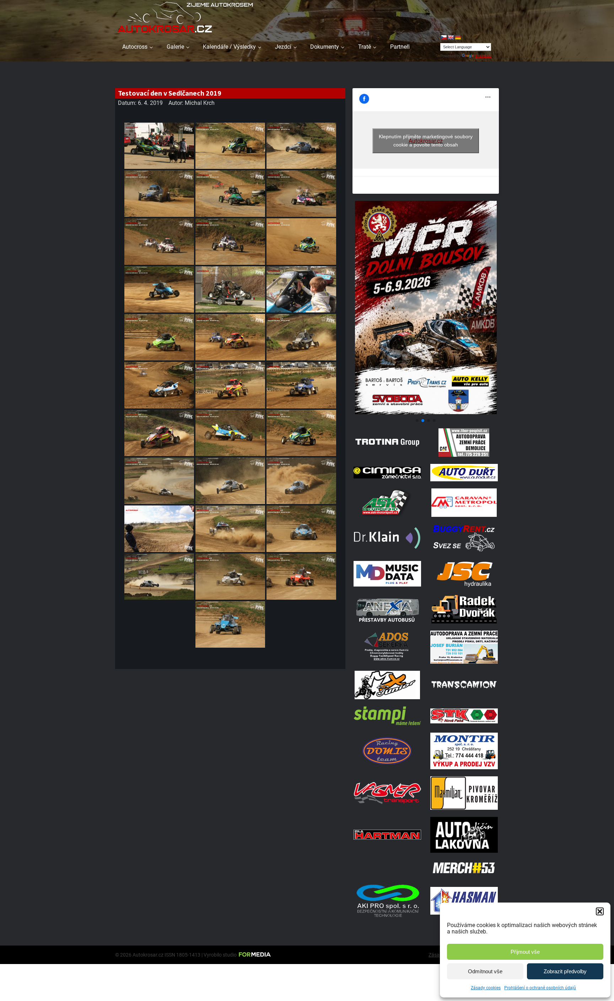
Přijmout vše (525, 952)
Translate (483, 56)
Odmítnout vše (485, 971)
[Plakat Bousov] (425, 412)
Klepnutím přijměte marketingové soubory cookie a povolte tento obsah (426, 141)
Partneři (400, 46)
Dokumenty (324, 46)
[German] (457, 37)
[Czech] (443, 37)
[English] (450, 37)
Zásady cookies (486, 987)
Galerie (175, 46)
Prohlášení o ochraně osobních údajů (540, 987)
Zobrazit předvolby (565, 971)
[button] (599, 911)
